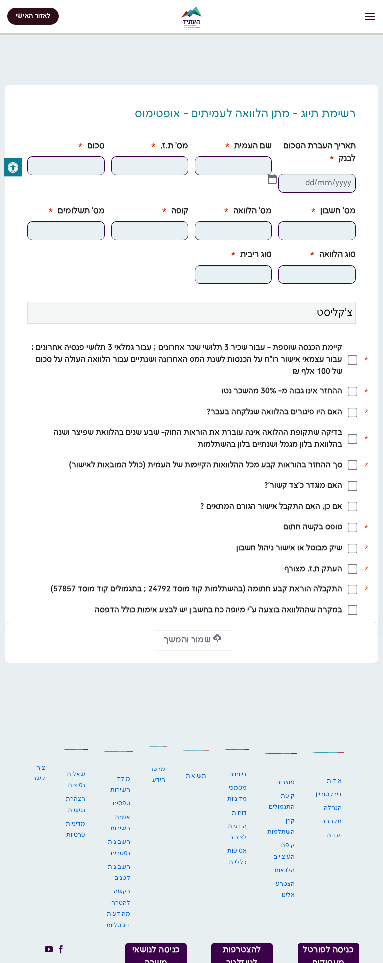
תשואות (196, 776)
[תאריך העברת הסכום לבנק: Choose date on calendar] (272, 179)
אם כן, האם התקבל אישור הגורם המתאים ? (271, 507)
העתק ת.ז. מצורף (313, 569)
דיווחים (238, 774)
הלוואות (284, 870)
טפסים (121, 803)
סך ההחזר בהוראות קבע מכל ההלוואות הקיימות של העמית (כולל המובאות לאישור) (205, 465)
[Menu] (370, 16)
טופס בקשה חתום (312, 527)
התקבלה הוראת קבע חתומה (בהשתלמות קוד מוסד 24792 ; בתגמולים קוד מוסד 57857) (196, 589)
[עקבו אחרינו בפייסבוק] (61, 949)
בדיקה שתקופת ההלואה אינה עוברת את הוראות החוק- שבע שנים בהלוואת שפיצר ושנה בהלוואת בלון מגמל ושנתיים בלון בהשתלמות (198, 439)
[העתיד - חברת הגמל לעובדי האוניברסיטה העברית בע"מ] (191, 17)
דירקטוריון (329, 794)
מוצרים (285, 782)
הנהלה (333, 808)
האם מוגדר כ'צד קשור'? (303, 486)
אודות (334, 781)
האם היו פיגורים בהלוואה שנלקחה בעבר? (274, 412)
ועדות (334, 835)
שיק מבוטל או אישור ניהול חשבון (289, 548)
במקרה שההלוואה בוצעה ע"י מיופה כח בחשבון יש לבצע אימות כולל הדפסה (218, 610)
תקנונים (331, 821)
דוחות (239, 813)
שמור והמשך (188, 640)
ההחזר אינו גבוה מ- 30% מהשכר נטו (282, 391)
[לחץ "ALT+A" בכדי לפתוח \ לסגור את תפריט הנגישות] (13, 167)
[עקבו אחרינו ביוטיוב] (48, 949)
